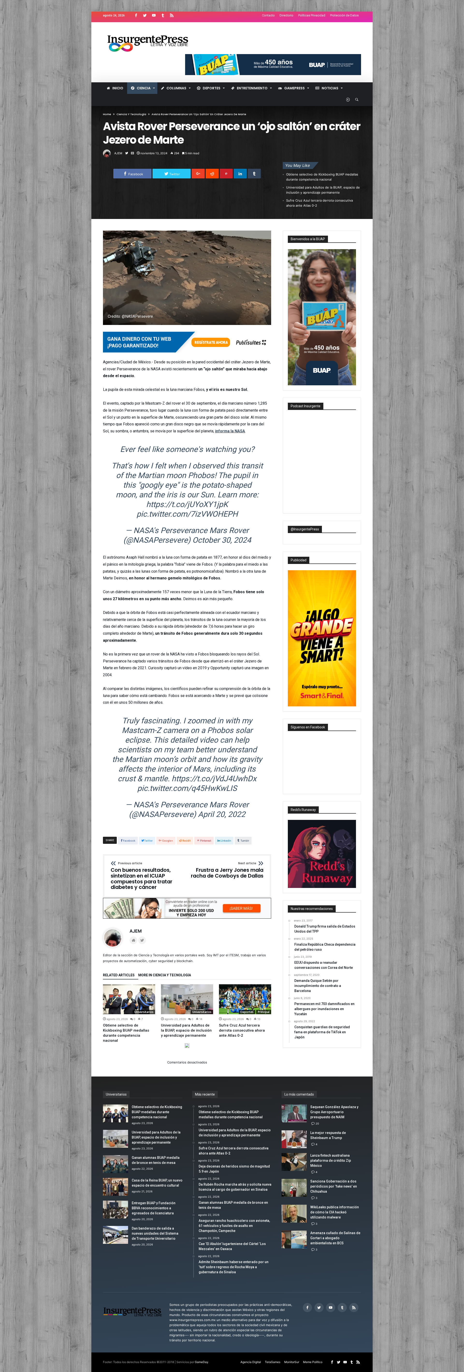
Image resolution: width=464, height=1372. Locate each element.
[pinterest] (226, 173)
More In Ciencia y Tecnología (164, 975)
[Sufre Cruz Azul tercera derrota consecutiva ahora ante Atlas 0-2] (245, 999)
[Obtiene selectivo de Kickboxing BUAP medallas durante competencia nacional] (129, 999)
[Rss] (171, 16)
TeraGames (272, 1362)
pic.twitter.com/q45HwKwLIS (187, 788)
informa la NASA (230, 431)
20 (317, 1123)
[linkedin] (240, 173)
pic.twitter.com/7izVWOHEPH (187, 514)
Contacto (268, 15)
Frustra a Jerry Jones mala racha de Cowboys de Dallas (227, 870)
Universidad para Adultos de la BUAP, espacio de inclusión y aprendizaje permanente (323, 189)
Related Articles (119, 975)
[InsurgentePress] (154, 29)
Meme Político (312, 1362)
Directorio (286, 15)
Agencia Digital (250, 1362)
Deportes (247, 1012)
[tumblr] (254, 173)
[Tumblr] (163, 16)
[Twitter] (145, 16)
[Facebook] (136, 16)
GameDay (201, 1362)
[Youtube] (154, 16)
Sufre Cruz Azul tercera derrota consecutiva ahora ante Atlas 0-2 (319, 202)
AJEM (118, 153)
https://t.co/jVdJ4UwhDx (214, 778)
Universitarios (143, 1012)
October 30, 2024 (221, 540)
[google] (198, 173)
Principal (263, 1012)
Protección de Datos (344, 15)
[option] (129, 1013)
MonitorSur (291, 1362)
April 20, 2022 (221, 814)
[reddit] (212, 173)
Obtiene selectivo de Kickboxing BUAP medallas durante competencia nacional (322, 176)
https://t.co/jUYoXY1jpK (187, 504)
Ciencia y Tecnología (131, 114)
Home (107, 114)
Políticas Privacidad (311, 15)
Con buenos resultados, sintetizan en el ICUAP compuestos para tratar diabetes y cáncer (141, 876)
